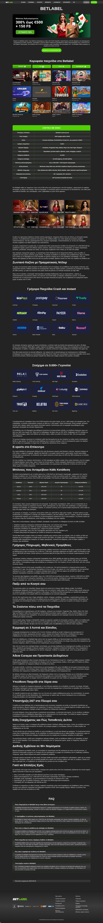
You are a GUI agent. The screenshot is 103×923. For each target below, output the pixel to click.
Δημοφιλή (21, 66)
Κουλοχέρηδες (80, 66)
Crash (60, 66)
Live (40, 66)
